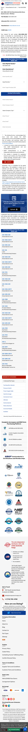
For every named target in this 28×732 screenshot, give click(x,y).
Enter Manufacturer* (8, 69)
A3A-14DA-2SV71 (7, 289)
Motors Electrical (7, 405)
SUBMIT (8, 162)
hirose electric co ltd (14, 25)
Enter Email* (5, 119)
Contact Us (5, 630)
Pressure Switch (7, 388)
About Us (5, 624)
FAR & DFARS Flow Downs (9, 678)
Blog (3, 627)
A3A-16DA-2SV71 (7, 318)
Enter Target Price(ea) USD (9, 85)
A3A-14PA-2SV (6, 294)
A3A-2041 (5, 347)
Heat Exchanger (7, 394)
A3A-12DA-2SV (6, 257)
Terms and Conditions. (7, 143)
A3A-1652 (5, 306)
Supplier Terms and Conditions (11, 666)
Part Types (5, 633)
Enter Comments (6, 125)
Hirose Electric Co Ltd (11, 7)
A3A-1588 (5, 299)
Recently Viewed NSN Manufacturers (13, 416)
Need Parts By (6, 80)
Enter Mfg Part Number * (9, 63)
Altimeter (5, 400)
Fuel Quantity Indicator (9, 385)
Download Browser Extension (11, 702)
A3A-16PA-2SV (6, 323)
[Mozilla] (6, 705)
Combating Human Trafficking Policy (12, 655)
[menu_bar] (26, 3)
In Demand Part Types (9, 381)
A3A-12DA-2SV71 (7, 262)
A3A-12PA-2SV (6, 267)
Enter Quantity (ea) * (7, 74)
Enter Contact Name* (8, 97)
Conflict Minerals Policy (9, 658)
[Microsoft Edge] (9, 705)
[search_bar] (23, 3)
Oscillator (5, 411)
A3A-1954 (5, 335)
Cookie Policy (6, 651)
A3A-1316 (4, 272)
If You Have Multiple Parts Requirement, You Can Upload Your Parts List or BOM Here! (14, 203)
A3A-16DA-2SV (6, 313)
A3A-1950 (5, 328)
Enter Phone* (5, 114)
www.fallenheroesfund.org (18, 580)
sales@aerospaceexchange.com (13, 595)
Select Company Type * (8, 108)
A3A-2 (4, 341)
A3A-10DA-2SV (6, 235)
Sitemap (4, 636)
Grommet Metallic (7, 408)
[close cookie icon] (26, 727)
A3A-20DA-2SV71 (7, 353)
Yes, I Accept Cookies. (14, 729)
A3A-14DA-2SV (6, 279)
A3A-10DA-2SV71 (7, 240)
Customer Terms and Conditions (11, 670)
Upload (13, 209)
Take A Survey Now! (16, 612)
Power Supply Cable (8, 391)
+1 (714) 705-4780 (11, 599)
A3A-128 (4, 250)
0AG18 (9, 30)
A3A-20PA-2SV (6, 358)
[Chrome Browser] (3, 705)
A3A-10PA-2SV (6, 245)
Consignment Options (8, 681)
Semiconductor (7, 403)
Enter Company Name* (8, 103)
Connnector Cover (7, 397)
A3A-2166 (5, 364)
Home (2, 7)
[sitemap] (3, 640)
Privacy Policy (6, 648)
